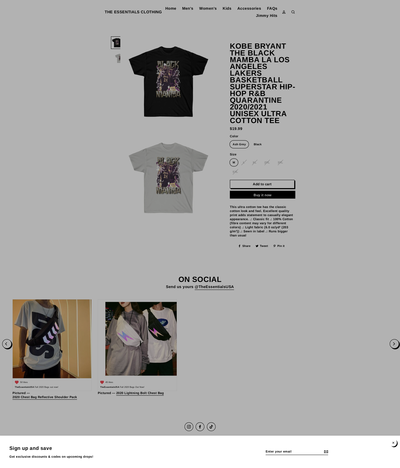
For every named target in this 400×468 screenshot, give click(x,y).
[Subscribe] (325, 451)
